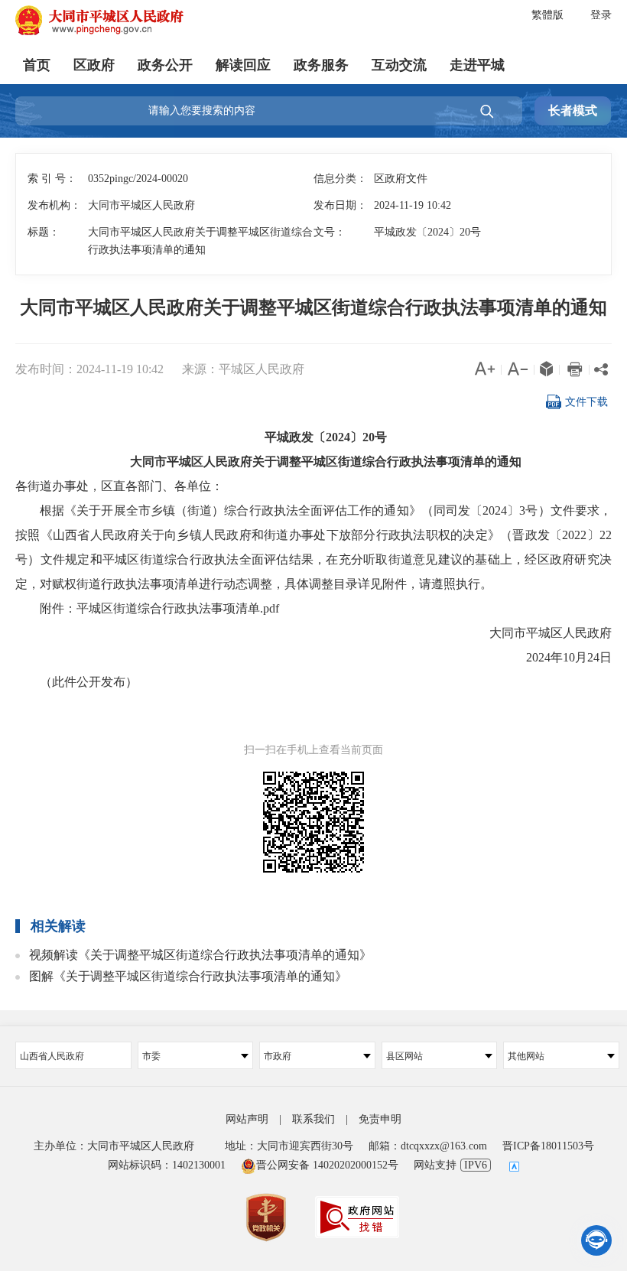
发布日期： (340, 205)
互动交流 (399, 65)
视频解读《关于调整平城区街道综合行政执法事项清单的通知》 (200, 954)
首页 (36, 65)
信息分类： (340, 178)
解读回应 (243, 65)
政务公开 (165, 65)
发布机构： (54, 205)
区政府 (94, 65)
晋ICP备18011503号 (548, 1146)
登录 (601, 15)
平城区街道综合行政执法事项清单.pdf (177, 608)
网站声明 (247, 1119)
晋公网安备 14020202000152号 (327, 1165)
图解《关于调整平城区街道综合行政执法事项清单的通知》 (188, 976)
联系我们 (313, 1119)
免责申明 (380, 1119)
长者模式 (572, 110)
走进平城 (477, 65)
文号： (330, 232)
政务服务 (321, 65)
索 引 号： (52, 178)
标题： (44, 232)
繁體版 (547, 15)
